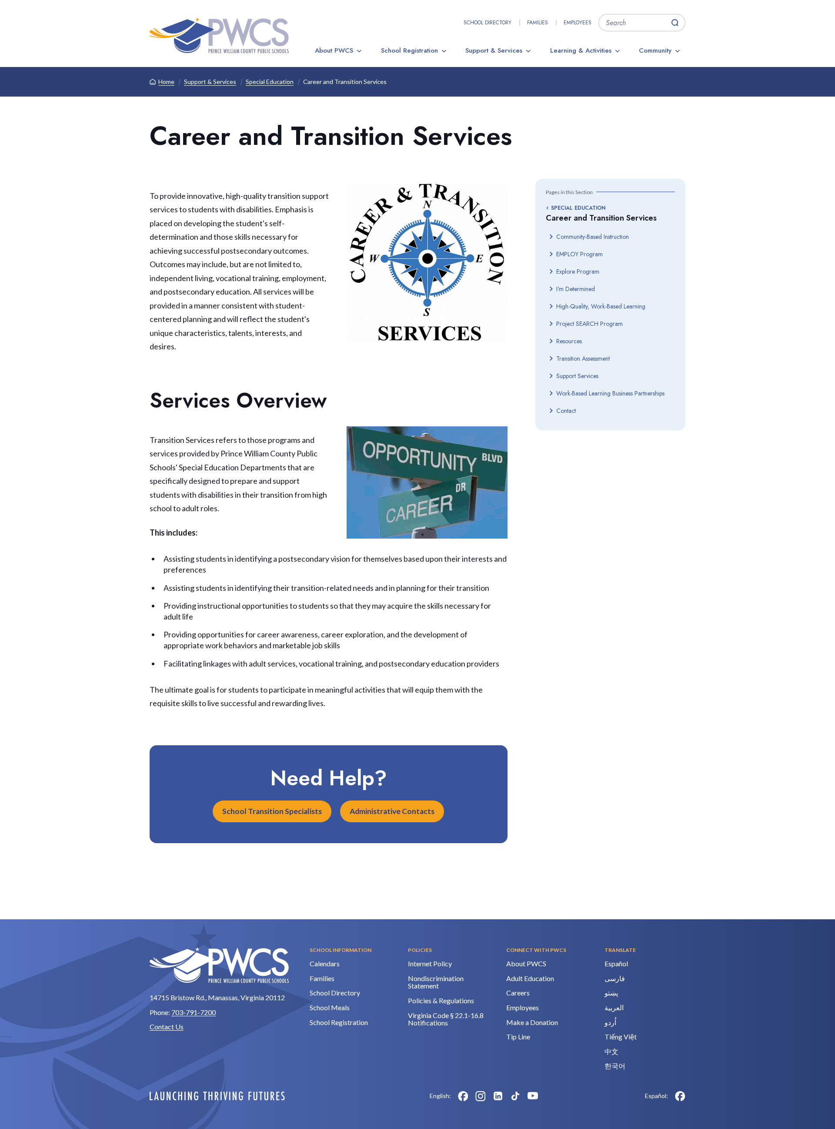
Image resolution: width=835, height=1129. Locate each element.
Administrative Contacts (392, 811)
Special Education (270, 81)
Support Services (577, 376)
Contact (566, 410)
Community (655, 50)
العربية (614, 1007)
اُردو (610, 1022)
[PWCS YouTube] (533, 1096)
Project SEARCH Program (589, 323)
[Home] (219, 35)
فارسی (615, 978)
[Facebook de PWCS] (680, 1096)
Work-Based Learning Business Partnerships (610, 393)
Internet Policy (430, 963)
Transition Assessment (583, 358)
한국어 (615, 1066)
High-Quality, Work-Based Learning (600, 306)
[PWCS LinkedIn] (498, 1096)
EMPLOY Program (579, 254)
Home (166, 81)
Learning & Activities (580, 50)
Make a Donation (532, 1022)
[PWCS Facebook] (463, 1096)
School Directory (487, 23)
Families (537, 23)
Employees (577, 23)
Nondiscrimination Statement (436, 982)
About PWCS (334, 50)
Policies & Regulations (441, 1000)
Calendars (325, 963)
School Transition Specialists (272, 811)
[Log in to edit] (217, 1096)
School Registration (409, 50)
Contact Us (167, 1026)
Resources (569, 341)
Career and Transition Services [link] (345, 81)
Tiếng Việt (621, 1036)
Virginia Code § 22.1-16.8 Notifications (446, 1019)
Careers (518, 992)
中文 (611, 1051)
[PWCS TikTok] (515, 1096)
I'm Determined (575, 289)
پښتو (611, 992)
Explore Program (577, 271)
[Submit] (675, 22)
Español (616, 963)
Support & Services (493, 50)
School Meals (330, 1007)
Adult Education (530, 978)
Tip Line (518, 1036)
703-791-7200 (193, 1012)
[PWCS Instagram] (480, 1096)
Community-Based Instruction (592, 236)
